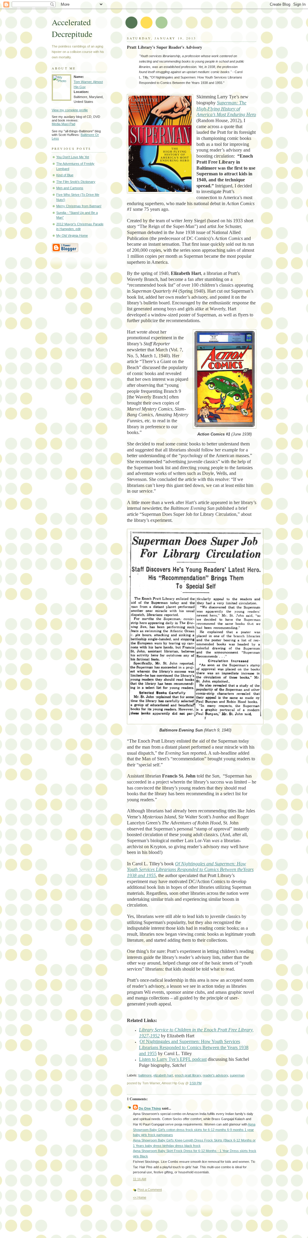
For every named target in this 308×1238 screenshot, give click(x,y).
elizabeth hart (163, 1075)
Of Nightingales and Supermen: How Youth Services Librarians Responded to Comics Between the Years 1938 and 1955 (193, 1047)
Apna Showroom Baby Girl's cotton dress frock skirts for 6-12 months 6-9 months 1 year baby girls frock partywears (194, 1130)
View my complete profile (70, 110)
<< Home (139, 1197)
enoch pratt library (188, 1075)
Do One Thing (150, 1108)
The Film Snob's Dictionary (75, 181)
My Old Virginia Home (72, 235)
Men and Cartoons (69, 188)
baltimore (145, 1075)
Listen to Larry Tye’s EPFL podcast (173, 1059)
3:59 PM (195, 1083)
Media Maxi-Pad (63, 124)
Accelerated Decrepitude (72, 28)
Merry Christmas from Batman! (78, 206)
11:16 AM (139, 1179)
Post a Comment (149, 1189)
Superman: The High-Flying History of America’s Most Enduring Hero (226, 108)
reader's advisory (215, 1075)
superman (237, 1075)
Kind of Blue (64, 175)
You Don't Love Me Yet (72, 157)
